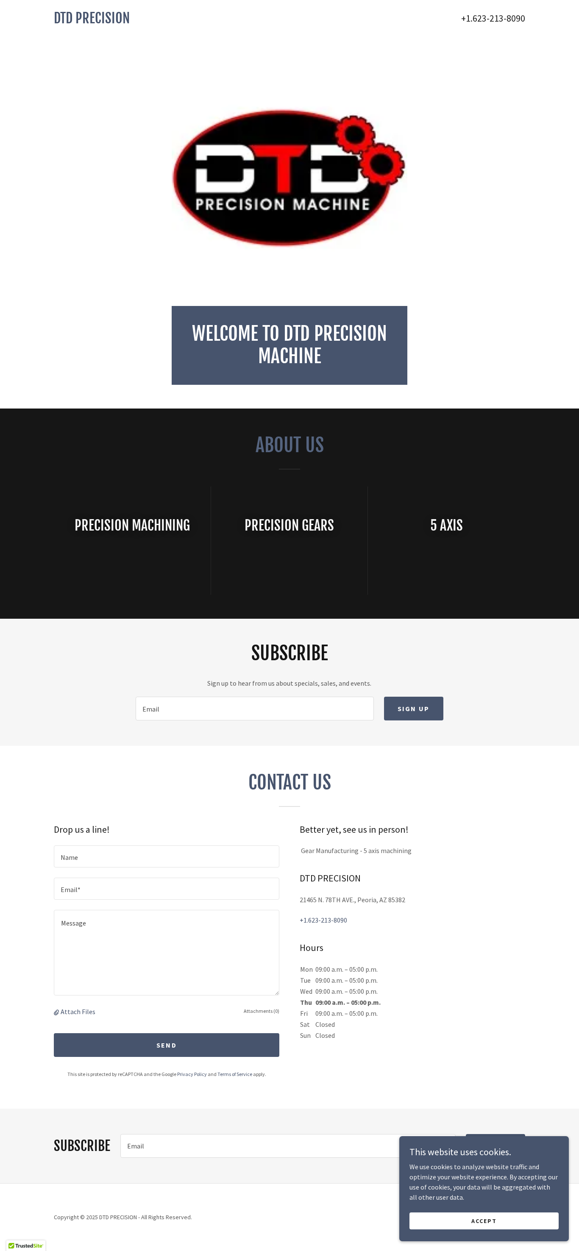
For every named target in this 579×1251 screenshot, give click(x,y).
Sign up (414, 708)
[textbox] (254, 708)
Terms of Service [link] (234, 1074)
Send (166, 1045)
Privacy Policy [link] (192, 1074)
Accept (484, 1220)
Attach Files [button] (78, 1011)
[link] (172, 21)
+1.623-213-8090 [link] (493, 18)
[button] (57, 1011)
